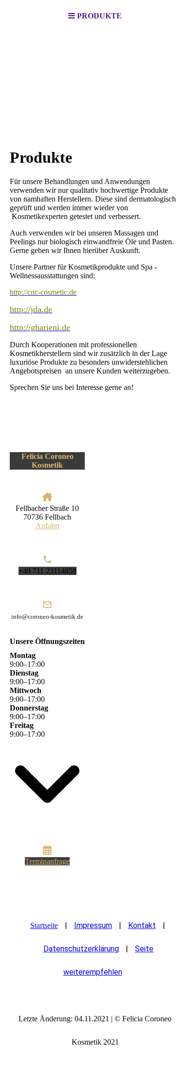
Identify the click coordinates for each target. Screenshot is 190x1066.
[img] (95, 80)
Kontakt (142, 925)
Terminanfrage (47, 861)
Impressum (93, 925)
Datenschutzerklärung (81, 948)
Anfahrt (47, 526)
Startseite (44, 925)
